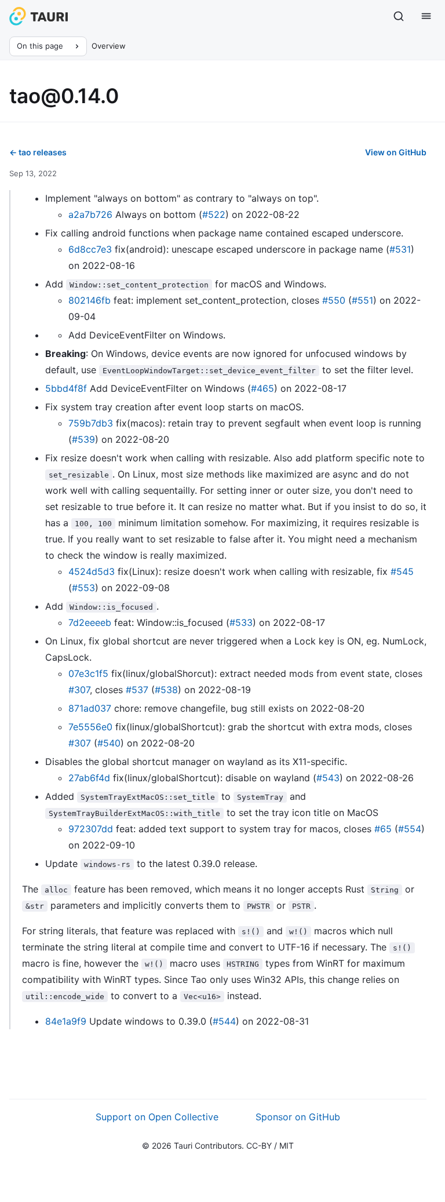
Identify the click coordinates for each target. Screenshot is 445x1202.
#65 (383, 829)
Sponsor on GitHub (298, 1117)
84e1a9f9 (65, 1021)
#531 (400, 249)
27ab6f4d (89, 778)
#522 (213, 214)
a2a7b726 (90, 214)
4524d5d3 (91, 571)
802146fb (89, 300)
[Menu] (426, 16)
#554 (409, 829)
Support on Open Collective (157, 1117)
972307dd (90, 829)
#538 (166, 689)
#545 (402, 571)
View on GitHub (395, 152)
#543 (328, 778)
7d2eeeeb (89, 622)
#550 (333, 300)
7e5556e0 (90, 727)
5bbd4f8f (66, 388)
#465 (262, 388)
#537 (137, 689)
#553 (83, 587)
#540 (109, 743)
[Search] (398, 16)
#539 (83, 439)
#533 (241, 622)
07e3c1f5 (88, 673)
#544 (224, 1021)
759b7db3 (90, 423)
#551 (362, 300)
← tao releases (38, 152)
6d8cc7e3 (90, 249)
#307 (79, 689)
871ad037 (89, 708)
